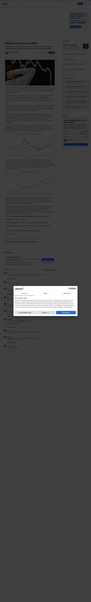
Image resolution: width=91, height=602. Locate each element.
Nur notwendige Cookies (25, 312)
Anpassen (44, 312)
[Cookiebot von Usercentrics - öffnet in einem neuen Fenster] (69, 289)
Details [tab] (45, 293)
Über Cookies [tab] (66, 293)
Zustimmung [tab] (24, 293)
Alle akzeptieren (66, 312)
